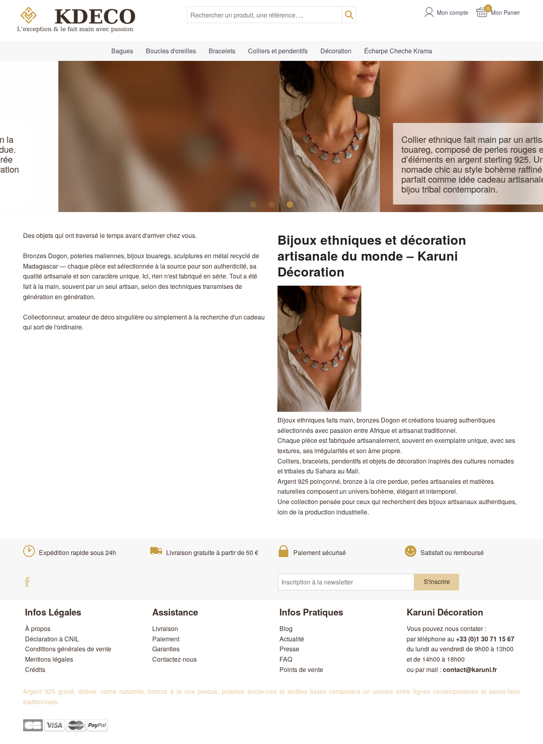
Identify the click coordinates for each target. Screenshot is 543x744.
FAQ (285, 659)
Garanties (166, 648)
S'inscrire (437, 581)
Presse (289, 648)
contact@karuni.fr (470, 669)
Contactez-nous (174, 659)
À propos (37, 628)
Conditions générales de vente (68, 648)
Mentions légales (49, 659)
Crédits (35, 669)
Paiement (165, 638)
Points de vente (301, 669)
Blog (286, 628)
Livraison (165, 628)
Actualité (291, 638)
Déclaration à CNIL (52, 638)
